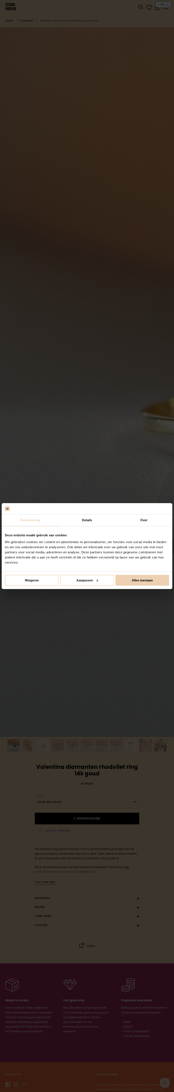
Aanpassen (84, 580)
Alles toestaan (142, 580)
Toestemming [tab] (30, 520)
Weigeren (32, 580)
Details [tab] (87, 520)
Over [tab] (143, 520)
